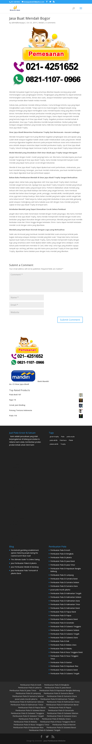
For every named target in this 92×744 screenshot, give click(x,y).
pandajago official (16, 524)
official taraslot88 (16, 521)
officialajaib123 (15, 516)
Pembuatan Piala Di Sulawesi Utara (64, 637)
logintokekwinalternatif (18, 496)
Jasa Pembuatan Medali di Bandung (24, 567)
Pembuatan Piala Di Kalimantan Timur (65, 604)
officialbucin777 (15, 459)
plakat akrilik (54, 444)
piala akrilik (53, 440)
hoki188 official (15, 530)
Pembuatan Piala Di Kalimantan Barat (65, 608)
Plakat (71, 440)
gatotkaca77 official (17, 533)
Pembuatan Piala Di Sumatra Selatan (64, 582)
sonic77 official (15, 501)
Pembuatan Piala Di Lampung (62, 575)
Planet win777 (14, 453)
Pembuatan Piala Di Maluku (61, 648)
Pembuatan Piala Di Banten (61, 662)
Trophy (63, 444)
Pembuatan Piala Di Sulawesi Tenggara (65, 626)
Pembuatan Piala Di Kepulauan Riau (64, 666)
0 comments (50, 22)
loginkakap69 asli (15, 484)
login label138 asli (16, 493)
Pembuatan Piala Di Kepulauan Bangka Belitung (59, 690)
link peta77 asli (15, 473)
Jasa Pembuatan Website (54, 741)
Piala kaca (63, 440)
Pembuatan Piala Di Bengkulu (61, 554)
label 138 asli (14, 456)
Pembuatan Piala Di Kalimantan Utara (65, 601)
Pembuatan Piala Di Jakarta (61, 557)
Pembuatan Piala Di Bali (59, 641)
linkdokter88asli (15, 470)
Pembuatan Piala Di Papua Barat (63, 612)
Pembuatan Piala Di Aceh (60, 550)
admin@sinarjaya (18, 22)
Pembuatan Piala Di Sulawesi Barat (64, 619)
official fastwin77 (15, 481)
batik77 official (14, 504)
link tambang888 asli (17, 462)
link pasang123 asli (16, 476)
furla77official (14, 538)
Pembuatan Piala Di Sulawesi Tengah (64, 634)
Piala (62, 437)
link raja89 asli (14, 467)
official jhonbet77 (16, 490)
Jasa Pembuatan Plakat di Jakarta (24, 563)
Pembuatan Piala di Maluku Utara (63, 645)
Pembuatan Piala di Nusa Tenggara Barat (66, 652)
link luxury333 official (17, 527)
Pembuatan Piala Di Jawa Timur (62, 565)
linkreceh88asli (14, 464)
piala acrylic (71, 437)
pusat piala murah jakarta (60, 590)
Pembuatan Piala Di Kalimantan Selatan (65, 597)
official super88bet (16, 513)
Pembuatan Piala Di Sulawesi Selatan (64, 630)
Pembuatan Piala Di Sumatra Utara (64, 586)
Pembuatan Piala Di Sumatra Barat (64, 579)
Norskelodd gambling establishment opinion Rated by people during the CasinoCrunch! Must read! (25, 553)
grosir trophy (54, 437)
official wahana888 (16, 518)
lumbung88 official (16, 535)
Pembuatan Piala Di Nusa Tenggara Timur (31, 724)
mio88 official (14, 479)
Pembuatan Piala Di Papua (60, 615)
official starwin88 (15, 487)
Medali (41, 22)
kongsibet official (15, 499)
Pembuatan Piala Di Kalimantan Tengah (65, 593)
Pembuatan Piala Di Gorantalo (62, 623)
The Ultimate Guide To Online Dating (25, 559)
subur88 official (15, 507)
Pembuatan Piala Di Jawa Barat (62, 561)
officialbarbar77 (15, 510)
